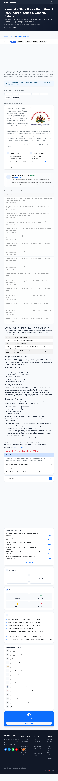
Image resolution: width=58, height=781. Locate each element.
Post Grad (40, 582)
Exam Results (50, 741)
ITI (17, 578)
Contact (52, 768)
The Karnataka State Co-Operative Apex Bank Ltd (22, 702)
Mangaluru (35, 94)
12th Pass (40, 575)
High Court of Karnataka (16, 706)
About (37, 768)
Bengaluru (8, 94)
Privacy (41, 768)
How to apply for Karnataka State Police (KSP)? (18, 464)
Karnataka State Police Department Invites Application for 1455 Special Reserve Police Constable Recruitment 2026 (29, 199)
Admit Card (49, 739)
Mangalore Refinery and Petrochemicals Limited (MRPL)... (21, 556)
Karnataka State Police (22, 36)
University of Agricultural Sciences (18, 698)
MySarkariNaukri (10, 2)
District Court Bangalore (16, 650)
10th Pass (17, 575)
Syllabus (49, 746)
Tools (48, 752)
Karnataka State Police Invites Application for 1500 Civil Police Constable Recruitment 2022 (27, 281)
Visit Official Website (39, 161)
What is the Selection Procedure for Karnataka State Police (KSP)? (23, 471)
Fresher (35, 41)
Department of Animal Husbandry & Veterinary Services (23, 690)
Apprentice (20, 41)
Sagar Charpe (17, 177)
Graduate (17, 582)
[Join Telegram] (9, 749)
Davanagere (16, 97)
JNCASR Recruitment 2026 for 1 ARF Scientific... (19, 542)
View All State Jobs (29, 562)
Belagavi (8, 97)
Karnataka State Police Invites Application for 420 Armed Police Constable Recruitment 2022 (27, 266)
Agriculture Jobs (38, 748)
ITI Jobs (23, 744)
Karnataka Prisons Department (17, 666)
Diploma (41, 578)
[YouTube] (16, 749)
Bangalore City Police (15, 658)
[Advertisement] (29, 56)
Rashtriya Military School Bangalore (19, 674)
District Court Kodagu (15, 662)
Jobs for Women (38, 753)
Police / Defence (38, 744)
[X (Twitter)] (20, 749)
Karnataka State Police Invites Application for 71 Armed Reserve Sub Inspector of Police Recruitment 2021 (28, 304)
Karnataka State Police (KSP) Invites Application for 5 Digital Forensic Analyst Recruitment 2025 (28, 229)
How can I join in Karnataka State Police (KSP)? (18, 468)
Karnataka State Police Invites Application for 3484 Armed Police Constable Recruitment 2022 (28, 244)
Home (6, 36)
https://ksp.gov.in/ (18, 447)
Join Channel (29, 723)
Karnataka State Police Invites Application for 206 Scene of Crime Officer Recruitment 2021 (27, 319)
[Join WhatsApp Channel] (13, 749)
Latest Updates (37, 750)
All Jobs (13, 41)
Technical (28, 41)
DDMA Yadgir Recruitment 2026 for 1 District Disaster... (20, 538)
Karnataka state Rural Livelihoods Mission (20, 678)
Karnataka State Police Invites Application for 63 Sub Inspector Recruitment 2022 (28, 289)
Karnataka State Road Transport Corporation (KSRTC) (23, 694)
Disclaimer (46, 768)
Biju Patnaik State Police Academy (18, 686)
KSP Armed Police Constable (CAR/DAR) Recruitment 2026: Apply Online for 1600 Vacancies (28, 207)
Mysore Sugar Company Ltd (17, 670)
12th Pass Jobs (24, 741)
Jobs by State (37, 746)
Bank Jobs (36, 739)
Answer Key (49, 744)
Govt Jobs (12, 36)
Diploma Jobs (24, 746)
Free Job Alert (37, 757)
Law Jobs (23, 752)
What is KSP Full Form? (12, 454)
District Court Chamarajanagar (17, 654)
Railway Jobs (37, 741)
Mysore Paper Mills (15, 682)
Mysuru (15, 94)
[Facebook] (5, 749)
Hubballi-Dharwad (25, 94)
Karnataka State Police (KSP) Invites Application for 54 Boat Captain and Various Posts (27, 236)
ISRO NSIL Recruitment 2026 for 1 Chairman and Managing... (22, 547)
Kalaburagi (44, 94)
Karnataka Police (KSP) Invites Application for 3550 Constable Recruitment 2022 (27, 274)
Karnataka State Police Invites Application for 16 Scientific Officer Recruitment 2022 (28, 296)
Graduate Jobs (24, 754)
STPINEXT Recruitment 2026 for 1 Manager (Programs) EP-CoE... (23, 552)
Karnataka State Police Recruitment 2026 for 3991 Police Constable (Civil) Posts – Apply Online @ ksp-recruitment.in (27, 214)
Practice (49, 754)
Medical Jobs (37, 755)
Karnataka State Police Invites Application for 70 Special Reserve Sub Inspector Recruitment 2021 (29, 311)
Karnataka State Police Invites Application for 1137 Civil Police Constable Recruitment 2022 (27, 251)
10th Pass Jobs (24, 739)
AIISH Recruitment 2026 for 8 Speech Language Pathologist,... (22, 533)
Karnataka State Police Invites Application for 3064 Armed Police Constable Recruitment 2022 (28, 259)
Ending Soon (42, 41)
